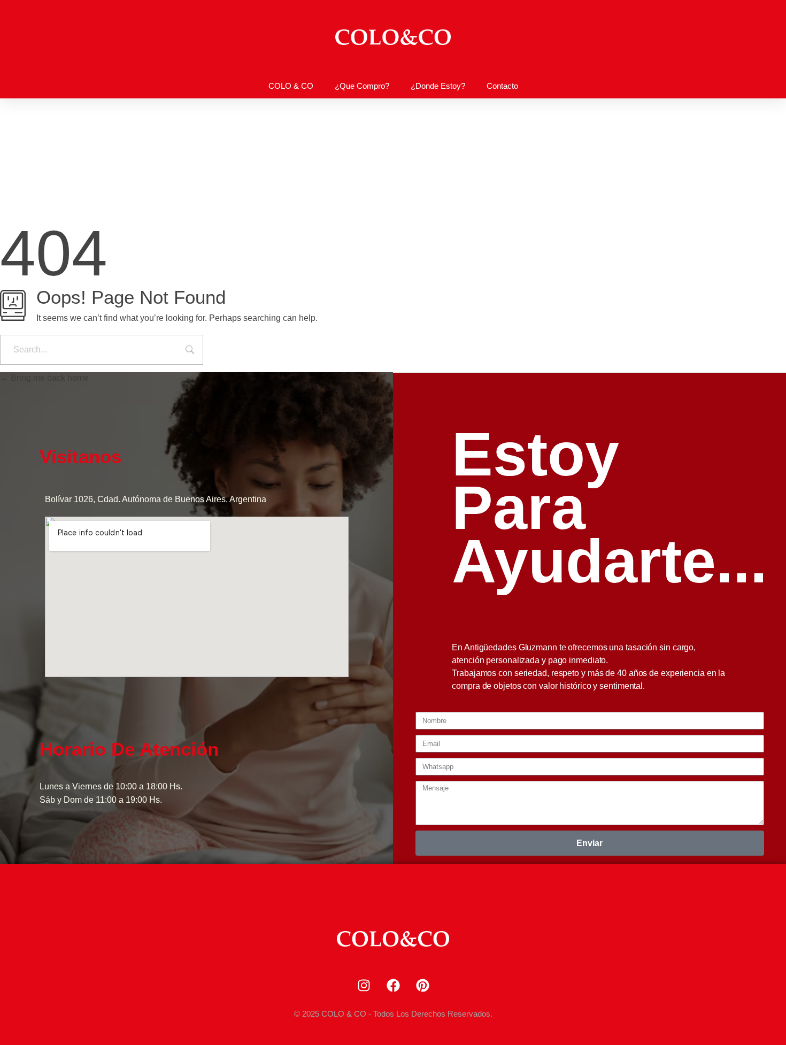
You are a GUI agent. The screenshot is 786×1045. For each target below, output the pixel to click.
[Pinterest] (422, 985)
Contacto (502, 85)
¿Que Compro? (362, 85)
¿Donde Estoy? (438, 85)
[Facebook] (393, 985)
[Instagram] (363, 985)
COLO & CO (290, 85)
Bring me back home (49, 377)
